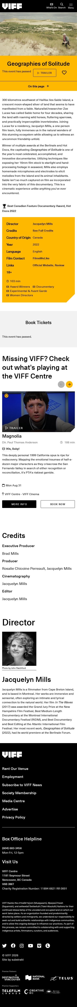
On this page (36, 86)
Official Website (43, 265)
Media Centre (13, 800)
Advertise (10, 809)
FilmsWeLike (41, 258)
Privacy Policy (13, 817)
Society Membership (19, 792)
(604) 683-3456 (12, 848)
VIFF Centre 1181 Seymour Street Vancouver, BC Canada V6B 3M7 (17, 877)
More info (19, 504)
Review (59, 265)
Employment (12, 776)
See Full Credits (43, 230)
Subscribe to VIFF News (22, 784)
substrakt (18, 959)
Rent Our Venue (15, 768)
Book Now (57, 504)
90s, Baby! (13, 448)
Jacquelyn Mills (43, 223)
